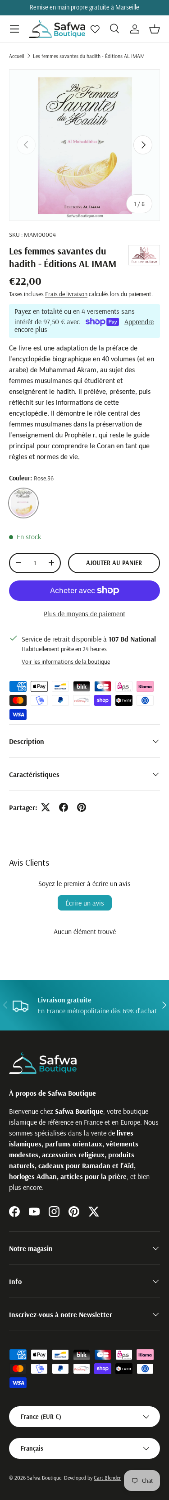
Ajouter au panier (114, 563)
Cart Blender (107, 1477)
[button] (154, 29)
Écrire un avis (84, 902)
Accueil (16, 56)
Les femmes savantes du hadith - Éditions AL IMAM (89, 56)
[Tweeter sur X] (46, 807)
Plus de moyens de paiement (84, 613)
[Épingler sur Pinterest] (82, 807)
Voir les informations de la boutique (66, 661)
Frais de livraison (66, 294)
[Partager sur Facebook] (64, 807)
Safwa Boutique (44, 1477)
